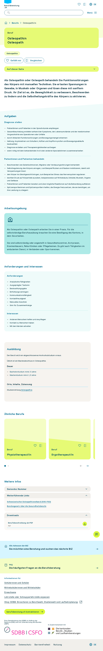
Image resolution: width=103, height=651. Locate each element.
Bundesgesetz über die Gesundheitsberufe (26, 506)
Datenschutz (25, 644)
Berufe (15, 23)
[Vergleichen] (40, 445)
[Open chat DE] (96, 534)
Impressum (9, 644)
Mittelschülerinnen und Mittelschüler (22, 587)
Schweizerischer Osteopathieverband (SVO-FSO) (29, 501)
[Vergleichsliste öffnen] (84, 4)
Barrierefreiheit (42, 644)
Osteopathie (26, 390)
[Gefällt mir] (35, 445)
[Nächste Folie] (87, 466)
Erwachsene (10, 592)
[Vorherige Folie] (81, 466)
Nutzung (57, 644)
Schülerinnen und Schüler (16, 582)
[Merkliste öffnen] (79, 4)
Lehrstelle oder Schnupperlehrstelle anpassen (27, 597)
